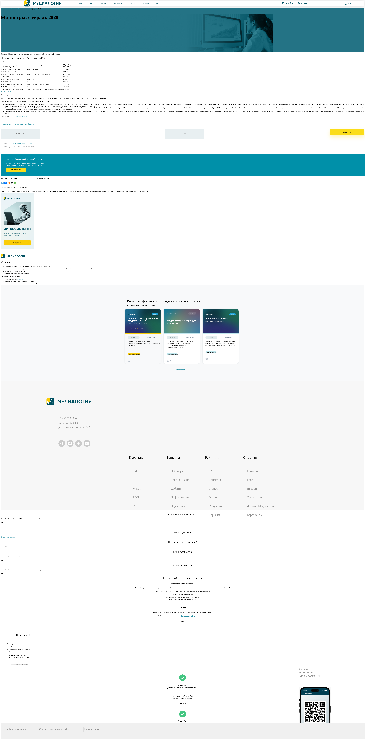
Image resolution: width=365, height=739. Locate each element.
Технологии (254, 497)
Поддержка (178, 506)
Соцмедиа (215, 479)
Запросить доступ (16, 169)
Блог (157, 3)
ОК (2, 522)
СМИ (212, 471)
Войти (349, 3)
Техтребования (91, 729)
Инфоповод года (118, 3)
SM (135, 471)
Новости (252, 488)
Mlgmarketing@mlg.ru (188, 616)
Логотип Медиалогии (260, 506)
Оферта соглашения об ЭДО (54, 729)
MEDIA (137, 488)
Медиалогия (20, 279)
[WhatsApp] (15, 183)
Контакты (253, 471)
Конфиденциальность (16, 729)
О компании (145, 3)
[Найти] (258, 3)
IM (134, 506)
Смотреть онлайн (172, 354)
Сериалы (214, 515)
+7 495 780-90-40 (68, 418)
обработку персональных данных (22, 143)
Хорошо (182, 704)
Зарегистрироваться (134, 354)
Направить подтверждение (182, 594)
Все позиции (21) (6, 91)
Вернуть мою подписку (8, 537)
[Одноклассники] (9, 183)
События (132, 3)
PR (134, 479)
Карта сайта (254, 515)
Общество (215, 506)
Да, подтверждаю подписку (182, 583)
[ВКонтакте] (5, 183)
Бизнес (213, 488)
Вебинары (177, 471)
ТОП (136, 497)
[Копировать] (29, 116)
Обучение (91, 3)
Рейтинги (104, 3)
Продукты (79, 3)
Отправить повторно (19, 664)
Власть (213, 497)
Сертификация (180, 479)
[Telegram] (2, 183)
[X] (12, 183)
